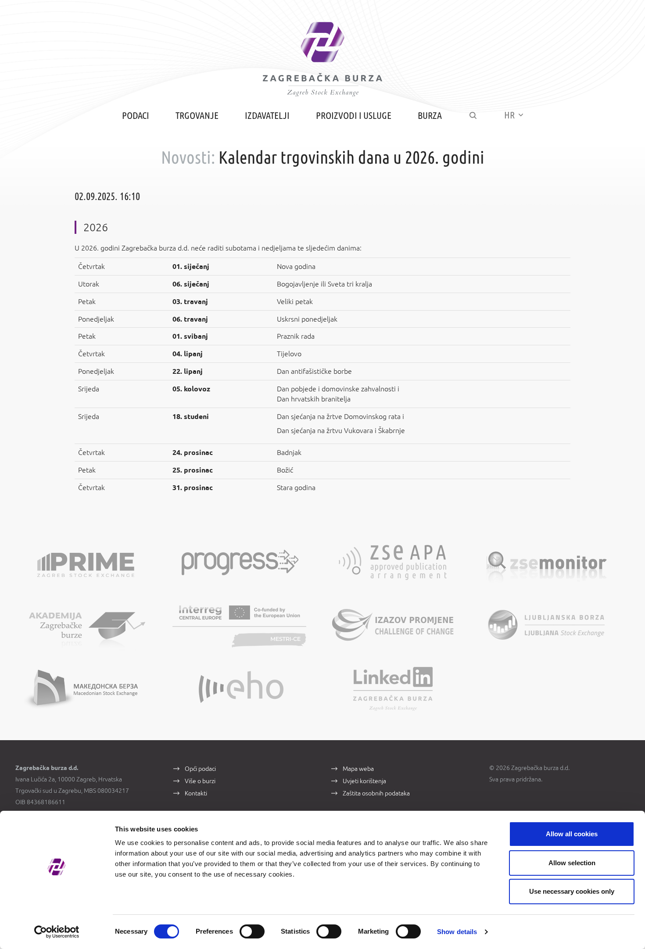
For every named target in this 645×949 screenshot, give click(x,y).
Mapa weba (358, 768)
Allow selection (571, 863)
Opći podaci (200, 768)
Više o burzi (200, 780)
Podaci (135, 115)
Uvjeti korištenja (364, 780)
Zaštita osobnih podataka (376, 793)
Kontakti (196, 793)
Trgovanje (197, 115)
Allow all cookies (572, 834)
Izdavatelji (267, 115)
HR (510, 114)
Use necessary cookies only (571, 891)
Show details (457, 931)
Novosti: (188, 157)
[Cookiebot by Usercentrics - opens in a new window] (56, 931)
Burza (430, 115)
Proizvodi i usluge (353, 115)
